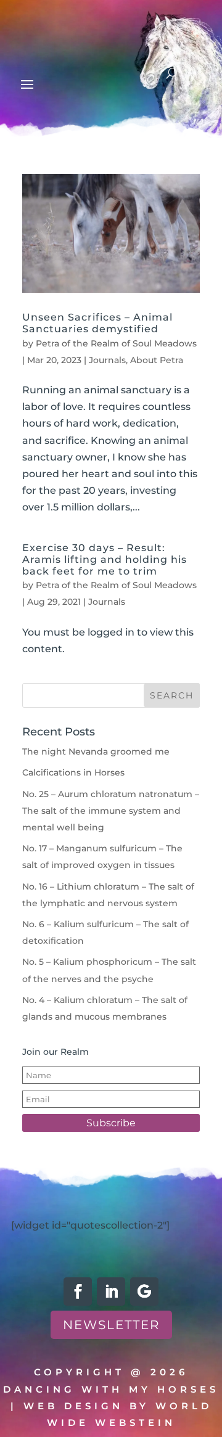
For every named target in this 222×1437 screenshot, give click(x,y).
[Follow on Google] (144, 1291)
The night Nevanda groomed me (96, 751)
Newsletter (111, 1324)
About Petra (156, 360)
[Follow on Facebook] (78, 1291)
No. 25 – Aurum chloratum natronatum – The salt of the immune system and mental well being (110, 810)
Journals (107, 360)
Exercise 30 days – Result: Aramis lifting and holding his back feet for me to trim (104, 559)
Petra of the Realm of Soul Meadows (116, 343)
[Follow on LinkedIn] (111, 1291)
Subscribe (111, 1123)
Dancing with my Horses (111, 1389)
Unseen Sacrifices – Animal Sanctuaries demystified (97, 323)
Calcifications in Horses (73, 772)
